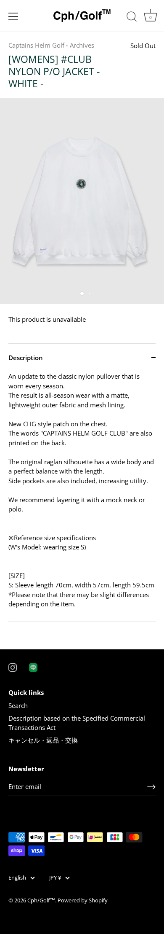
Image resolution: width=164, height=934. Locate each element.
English (17, 878)
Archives (82, 45)
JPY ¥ (55, 878)
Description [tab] (25, 357)
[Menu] (13, 16)
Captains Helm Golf (36, 45)
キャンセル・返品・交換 (43, 740)
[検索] (131, 17)
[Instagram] (12, 666)
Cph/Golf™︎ (41, 900)
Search (18, 705)
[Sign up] (151, 787)
